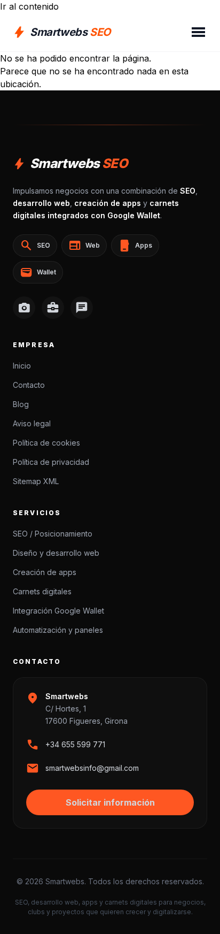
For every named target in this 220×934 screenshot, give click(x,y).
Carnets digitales (42, 591)
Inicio (22, 365)
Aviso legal (32, 423)
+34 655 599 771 (75, 744)
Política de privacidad (51, 461)
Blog (21, 404)
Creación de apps (44, 572)
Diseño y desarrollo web (56, 552)
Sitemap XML (36, 481)
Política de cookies (46, 442)
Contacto (29, 384)
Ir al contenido (29, 6)
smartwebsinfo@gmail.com (92, 767)
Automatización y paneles (58, 629)
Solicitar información (110, 802)
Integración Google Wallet (58, 610)
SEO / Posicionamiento (52, 533)
